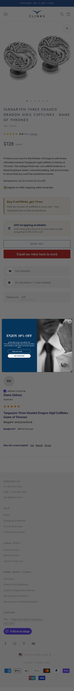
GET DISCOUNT (19, 356)
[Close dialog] (69, 321)
